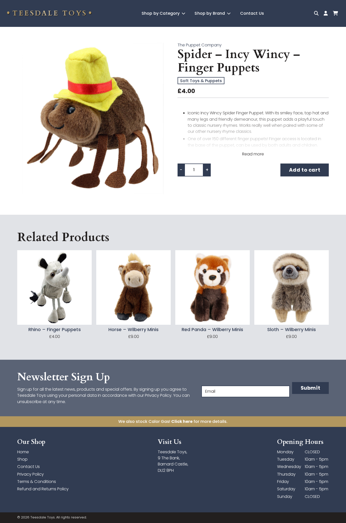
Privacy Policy (30, 474)
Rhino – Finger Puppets (54, 329)
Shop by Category (161, 13)
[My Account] (325, 13)
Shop (22, 459)
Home (23, 452)
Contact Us (252, 13)
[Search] (316, 13)
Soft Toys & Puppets (201, 81)
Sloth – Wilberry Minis (291, 329)
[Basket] (335, 13)
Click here (182, 421)
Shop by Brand (210, 13)
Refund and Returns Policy (43, 489)
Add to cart (304, 169)
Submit (310, 387)
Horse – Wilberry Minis (133, 329)
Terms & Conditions (36, 481)
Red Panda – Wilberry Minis (212, 329)
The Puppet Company (200, 45)
